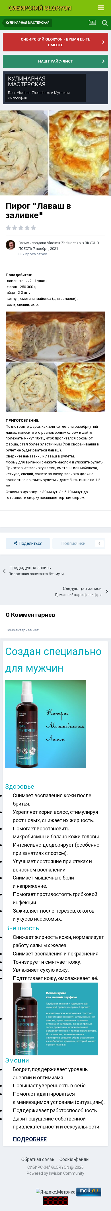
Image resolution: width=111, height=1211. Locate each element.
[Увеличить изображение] (45, 724)
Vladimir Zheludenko (33, 93)
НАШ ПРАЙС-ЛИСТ (55, 61)
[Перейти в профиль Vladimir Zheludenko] (10, 245)
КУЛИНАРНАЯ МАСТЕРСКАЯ (27, 81)
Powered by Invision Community (55, 1173)
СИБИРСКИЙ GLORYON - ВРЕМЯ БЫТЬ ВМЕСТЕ (55, 42)
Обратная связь (37, 1159)
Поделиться (29, 543)
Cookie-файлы (74, 1159)
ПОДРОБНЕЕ (30, 1139)
